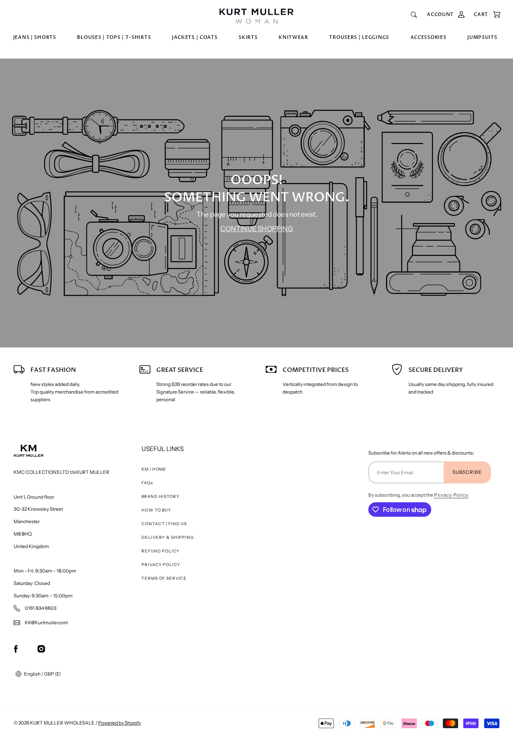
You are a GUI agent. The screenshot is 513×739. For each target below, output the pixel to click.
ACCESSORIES (428, 37)
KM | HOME (153, 469)
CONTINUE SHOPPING (256, 229)
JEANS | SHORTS (34, 37)
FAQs (147, 482)
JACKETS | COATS (195, 37)
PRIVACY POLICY (160, 564)
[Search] (414, 14)
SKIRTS (247, 37)
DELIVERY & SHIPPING (167, 537)
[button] (483, 14)
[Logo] (256, 15)
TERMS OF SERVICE (164, 578)
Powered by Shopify (119, 723)
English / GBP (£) (42, 674)
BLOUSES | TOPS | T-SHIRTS (114, 37)
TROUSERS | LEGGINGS (359, 37)
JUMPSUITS (482, 37)
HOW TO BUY (156, 510)
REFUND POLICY (160, 551)
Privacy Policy (451, 495)
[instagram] (41, 648)
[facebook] (15, 648)
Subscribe (467, 472)
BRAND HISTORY (160, 496)
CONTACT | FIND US (163, 523)
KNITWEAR (293, 37)
